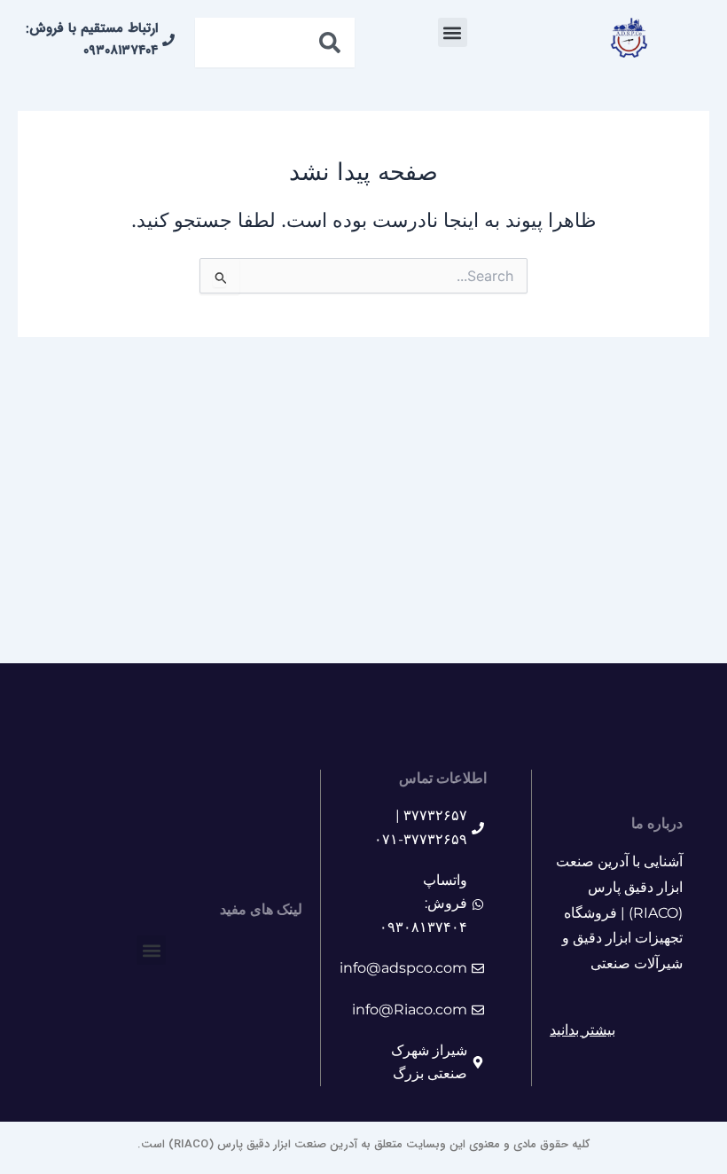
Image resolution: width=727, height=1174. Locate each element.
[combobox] (275, 42)
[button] (452, 32)
